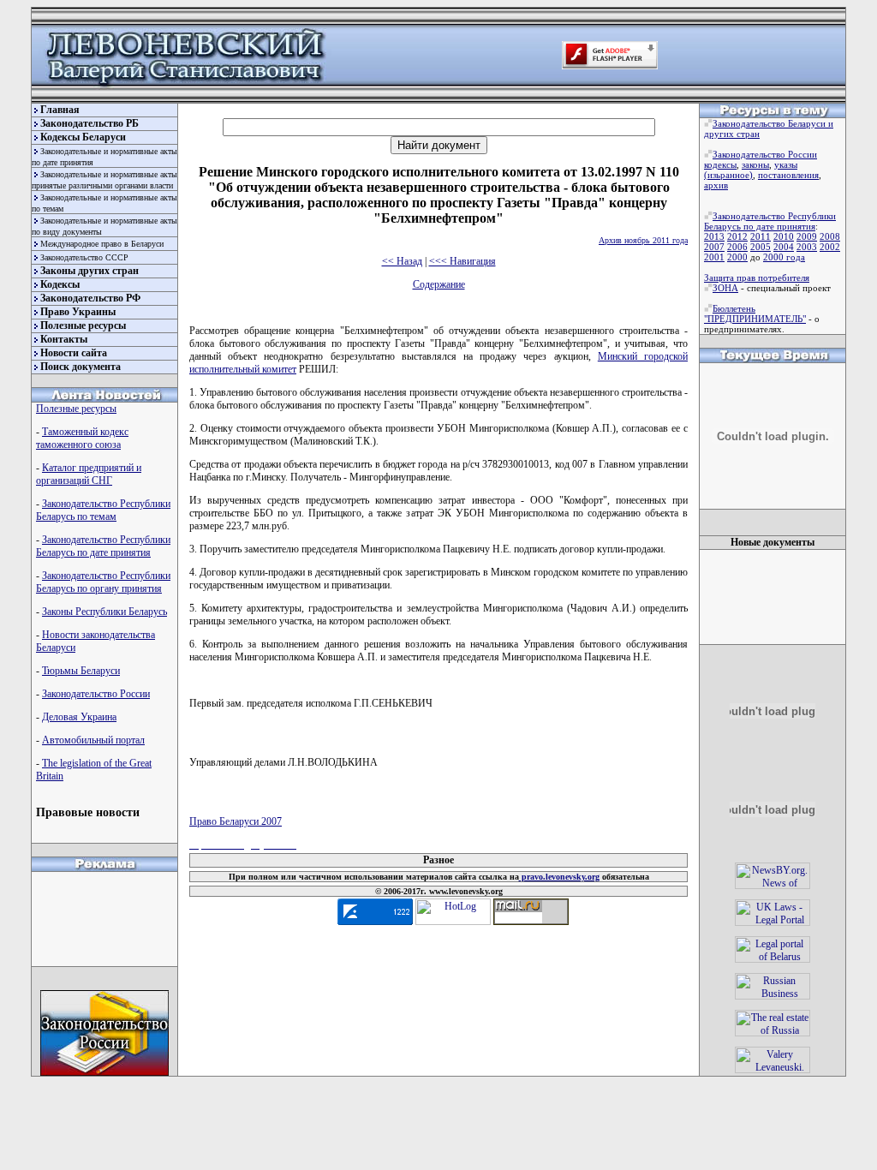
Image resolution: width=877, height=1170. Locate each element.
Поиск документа (80, 367)
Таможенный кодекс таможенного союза (82, 438)
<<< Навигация (462, 261)
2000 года (784, 257)
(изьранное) (728, 175)
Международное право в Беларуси (102, 243)
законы (755, 164)
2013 (714, 236)
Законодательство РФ (90, 298)
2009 (806, 236)
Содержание (439, 284)
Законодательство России (96, 694)
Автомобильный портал (93, 740)
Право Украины (78, 312)
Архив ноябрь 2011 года (643, 240)
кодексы (720, 164)
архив (716, 185)
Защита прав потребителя (756, 277)
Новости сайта (73, 353)
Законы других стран (89, 271)
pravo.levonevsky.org (559, 876)
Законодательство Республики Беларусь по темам (103, 510)
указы (785, 164)
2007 (714, 247)
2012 (737, 236)
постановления (788, 175)
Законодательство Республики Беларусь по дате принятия (103, 546)
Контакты (63, 339)
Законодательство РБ (89, 123)
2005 (760, 247)
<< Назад (402, 261)
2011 (760, 236)
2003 (806, 247)
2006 (737, 247)
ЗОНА (725, 288)
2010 (783, 236)
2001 (714, 257)
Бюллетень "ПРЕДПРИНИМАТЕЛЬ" (755, 313)
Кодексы (60, 284)
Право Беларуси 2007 (235, 821)
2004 (783, 247)
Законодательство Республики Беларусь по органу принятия (103, 582)
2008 (830, 236)
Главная (60, 110)
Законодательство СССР (84, 257)
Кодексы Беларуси (83, 137)
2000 (737, 257)
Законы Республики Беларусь (104, 612)
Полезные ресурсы (83, 325)
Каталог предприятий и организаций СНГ (88, 474)
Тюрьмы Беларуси (81, 671)
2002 (830, 247)
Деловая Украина (79, 717)
